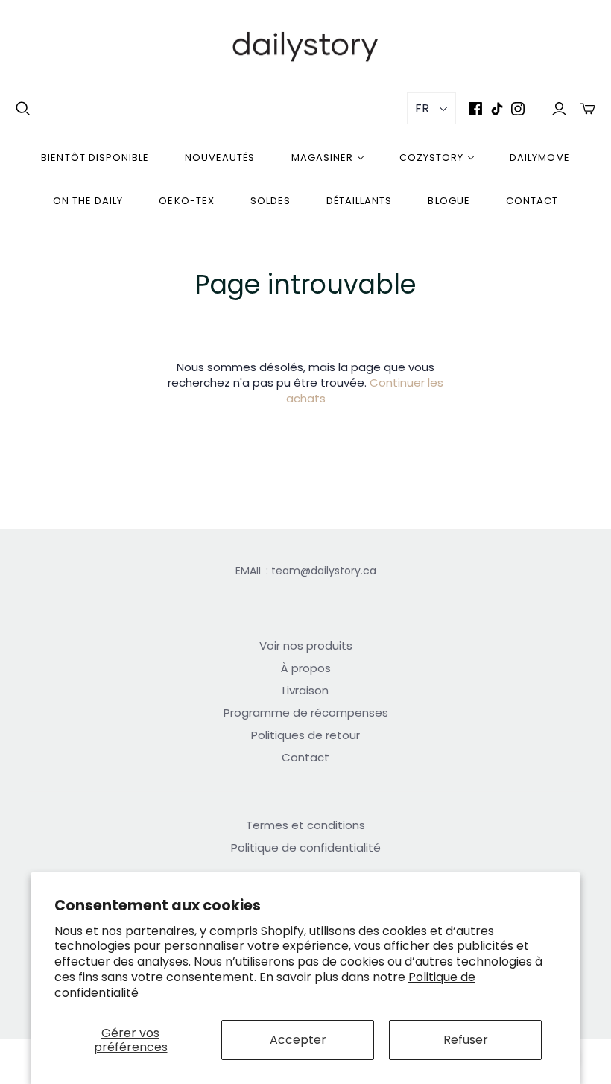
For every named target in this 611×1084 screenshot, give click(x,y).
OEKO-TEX (186, 201)
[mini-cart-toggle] (588, 108)
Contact (305, 757)
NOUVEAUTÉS (220, 157)
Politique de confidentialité (306, 847)
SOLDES (270, 201)
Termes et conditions (305, 825)
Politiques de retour (305, 735)
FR (422, 108)
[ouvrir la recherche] (23, 108)
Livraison (305, 690)
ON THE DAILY (88, 201)
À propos (306, 668)
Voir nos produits (305, 645)
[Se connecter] (559, 108)
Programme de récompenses (306, 712)
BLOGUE (448, 201)
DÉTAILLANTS (359, 201)
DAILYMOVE (539, 157)
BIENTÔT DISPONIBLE (95, 157)
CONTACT (532, 201)
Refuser (465, 1039)
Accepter (298, 1039)
